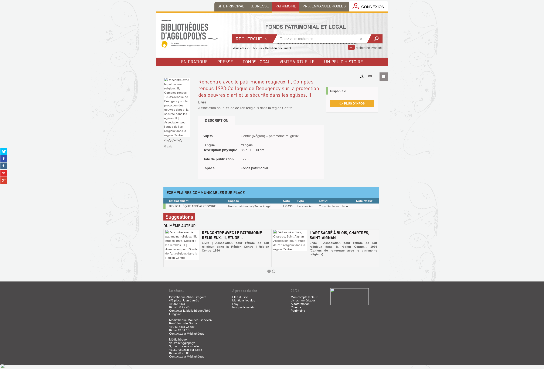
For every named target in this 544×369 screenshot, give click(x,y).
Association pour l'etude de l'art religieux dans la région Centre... (246, 108)
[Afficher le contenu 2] (273, 271)
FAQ (235, 303)
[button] (168, 248)
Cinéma (296, 307)
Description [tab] (216, 120)
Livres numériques (303, 300)
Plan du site (240, 297)
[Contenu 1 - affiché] (269, 271)
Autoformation (300, 303)
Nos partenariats (243, 307)
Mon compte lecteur (304, 297)
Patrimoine (298, 310)
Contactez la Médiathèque (186, 333)
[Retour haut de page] (2, 366)
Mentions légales (243, 300)
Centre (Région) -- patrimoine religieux (270, 136)
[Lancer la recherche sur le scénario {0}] (374, 38)
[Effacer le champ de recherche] (361, 38)
